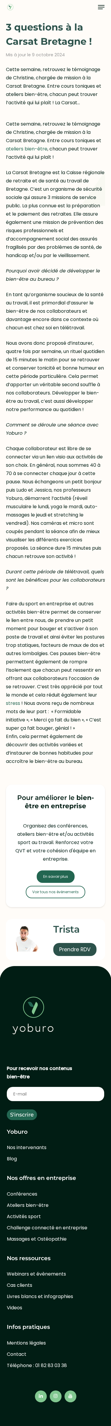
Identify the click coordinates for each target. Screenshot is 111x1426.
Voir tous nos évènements (55, 891)
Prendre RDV (75, 949)
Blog (12, 1158)
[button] (101, 7)
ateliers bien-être (26, 148)
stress (13, 703)
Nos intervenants (26, 1147)
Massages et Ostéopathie (37, 1239)
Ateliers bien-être (28, 1205)
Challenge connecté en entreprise (47, 1227)
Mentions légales (26, 1343)
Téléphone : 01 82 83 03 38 (37, 1365)
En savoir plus (55, 876)
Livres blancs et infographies (40, 1296)
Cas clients (19, 1285)
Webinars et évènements (36, 1274)
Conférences (22, 1194)
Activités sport (24, 1216)
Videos (14, 1307)
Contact (16, 1354)
